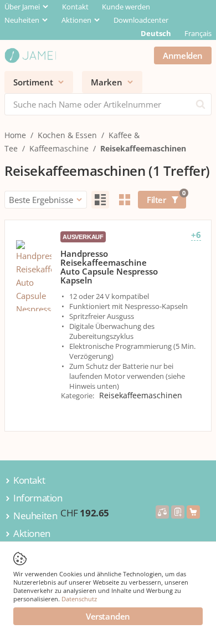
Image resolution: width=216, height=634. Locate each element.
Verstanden (108, 616)
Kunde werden (126, 7)
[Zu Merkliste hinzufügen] (177, 512)
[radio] (100, 200)
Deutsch (156, 33)
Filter (166, 198)
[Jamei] (30, 55)
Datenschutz (79, 599)
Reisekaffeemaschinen (143, 148)
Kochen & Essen (67, 135)
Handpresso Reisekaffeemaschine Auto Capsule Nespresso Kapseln (109, 267)
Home (15, 135)
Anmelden (183, 55)
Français (198, 33)
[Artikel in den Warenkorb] (193, 512)
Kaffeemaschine (59, 148)
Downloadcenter (141, 20)
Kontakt (75, 7)
